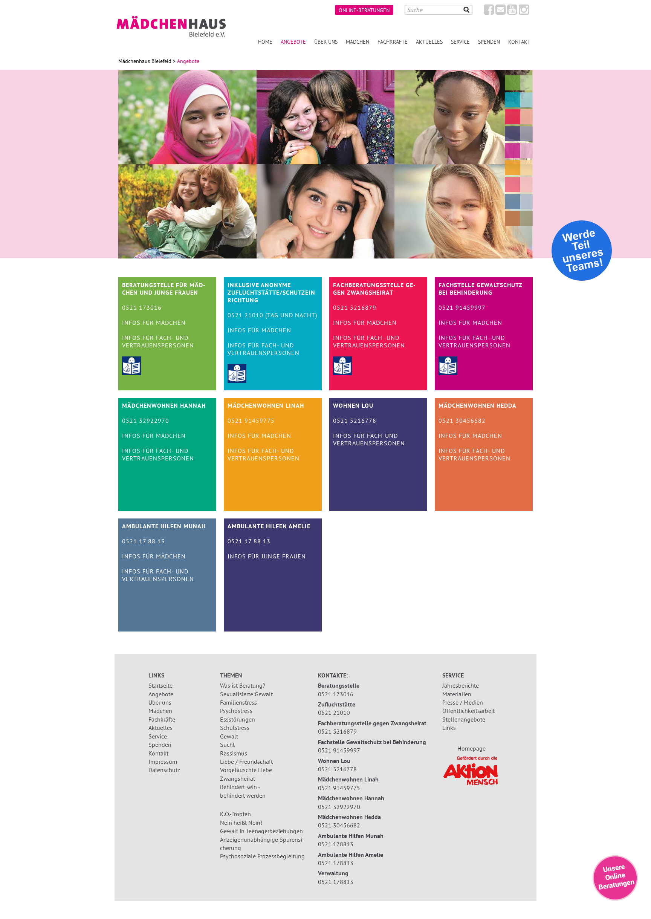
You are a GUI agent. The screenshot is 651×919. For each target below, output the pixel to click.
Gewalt (229, 736)
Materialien (456, 694)
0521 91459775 (339, 788)
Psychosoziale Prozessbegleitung (262, 856)
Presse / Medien (462, 702)
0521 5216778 (337, 769)
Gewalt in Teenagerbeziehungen (261, 831)
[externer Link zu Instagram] (524, 12)
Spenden (489, 41)
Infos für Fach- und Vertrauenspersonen (158, 341)
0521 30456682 (339, 825)
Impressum (162, 761)
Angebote (160, 694)
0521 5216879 (337, 731)
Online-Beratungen (364, 10)
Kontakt (519, 41)
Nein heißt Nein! (241, 822)
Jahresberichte (460, 685)
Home (265, 41)
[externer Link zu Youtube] (512, 12)
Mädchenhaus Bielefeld (144, 61)
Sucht (227, 744)
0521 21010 (334, 712)
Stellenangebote (463, 719)
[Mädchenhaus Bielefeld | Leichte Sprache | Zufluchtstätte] (237, 380)
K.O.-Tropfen (235, 814)
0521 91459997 (339, 750)
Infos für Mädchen (154, 322)
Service (460, 41)
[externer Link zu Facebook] (489, 12)
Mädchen (357, 41)
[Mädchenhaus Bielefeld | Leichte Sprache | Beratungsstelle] (131, 373)
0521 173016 (335, 694)
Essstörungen (237, 719)
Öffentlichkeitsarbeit (468, 710)
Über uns (326, 41)
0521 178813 (335, 844)
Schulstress (234, 727)
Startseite (160, 685)
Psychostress (236, 710)
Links (449, 727)
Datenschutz (164, 770)
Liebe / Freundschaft (246, 761)
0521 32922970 (339, 806)
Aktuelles (429, 41)
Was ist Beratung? (242, 685)
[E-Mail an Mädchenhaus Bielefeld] (500, 12)
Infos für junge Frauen (267, 556)
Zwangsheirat (237, 778)
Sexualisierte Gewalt (246, 694)
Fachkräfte (392, 41)
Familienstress (238, 702)
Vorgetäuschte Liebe (246, 770)
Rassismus (233, 753)
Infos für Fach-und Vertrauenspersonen (369, 439)
